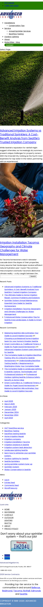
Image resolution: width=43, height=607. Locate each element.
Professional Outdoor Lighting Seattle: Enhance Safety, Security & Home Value (22, 377)
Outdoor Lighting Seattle (8, 520)
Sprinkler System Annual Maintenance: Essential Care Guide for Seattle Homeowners (21, 303)
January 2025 (10, 409)
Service (7, 28)
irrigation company (12, 439)
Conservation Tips (16, 25)
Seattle (23, 594)
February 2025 (10, 406)
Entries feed (9, 482)
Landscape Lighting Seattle (16, 450)
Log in (6, 480)
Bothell (26, 590)
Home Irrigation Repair (14, 436)
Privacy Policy (11, 528)
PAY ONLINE (9, 3)
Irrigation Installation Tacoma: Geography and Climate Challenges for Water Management (22, 312)
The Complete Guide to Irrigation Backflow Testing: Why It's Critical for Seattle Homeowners (22, 358)
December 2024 (11, 412)
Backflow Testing (16, 34)
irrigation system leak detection (18, 447)
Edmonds (36, 590)
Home (7, 509)
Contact (9, 45)
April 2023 (8, 418)
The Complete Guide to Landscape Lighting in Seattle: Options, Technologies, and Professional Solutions (23, 372)
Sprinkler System (11, 467)
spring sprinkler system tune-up (18, 464)
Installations (9, 23)
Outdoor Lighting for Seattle (16, 458)
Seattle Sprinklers (12, 461)
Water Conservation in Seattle (17, 469)
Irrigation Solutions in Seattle (16, 444)
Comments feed (11, 485)
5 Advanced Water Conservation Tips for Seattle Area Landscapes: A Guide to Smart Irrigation (23, 320)
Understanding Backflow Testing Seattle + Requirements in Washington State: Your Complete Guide (22, 363)
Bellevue (36, 587)
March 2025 (9, 404)
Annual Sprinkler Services (20, 31)
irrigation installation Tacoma (17, 442)
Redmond (7, 590)
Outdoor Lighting (11, 36)
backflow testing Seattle (15, 433)
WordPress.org (10, 488)
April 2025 (8, 401)
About (7, 39)
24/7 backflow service (14, 428)
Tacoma (17, 590)
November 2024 (11, 415)
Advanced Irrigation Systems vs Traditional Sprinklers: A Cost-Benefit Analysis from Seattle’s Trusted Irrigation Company (22, 289)
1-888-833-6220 (11, 5)
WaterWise (9, 512)
